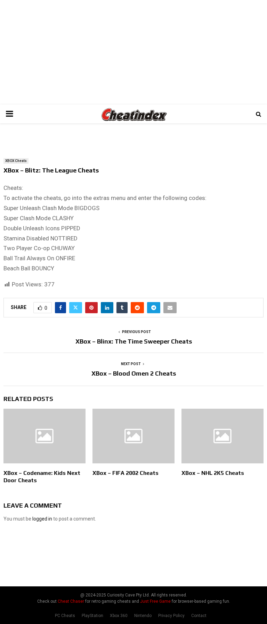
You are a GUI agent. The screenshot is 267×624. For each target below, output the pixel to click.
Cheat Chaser (71, 601)
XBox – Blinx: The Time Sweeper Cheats (133, 341)
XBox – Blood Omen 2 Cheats (133, 373)
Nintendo (143, 615)
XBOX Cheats (16, 161)
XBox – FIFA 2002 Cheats (125, 473)
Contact (199, 615)
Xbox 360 (119, 615)
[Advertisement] (133, 52)
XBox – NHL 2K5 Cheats (212, 473)
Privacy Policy (171, 615)
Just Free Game (155, 601)
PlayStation (92, 615)
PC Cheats (65, 615)
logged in (42, 519)
